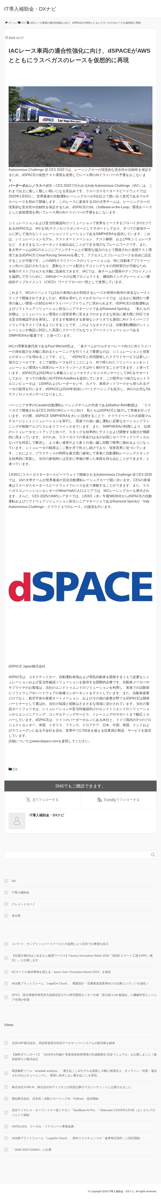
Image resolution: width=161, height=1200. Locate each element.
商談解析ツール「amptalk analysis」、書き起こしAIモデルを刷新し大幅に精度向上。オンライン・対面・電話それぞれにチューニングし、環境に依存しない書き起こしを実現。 (84, 1073)
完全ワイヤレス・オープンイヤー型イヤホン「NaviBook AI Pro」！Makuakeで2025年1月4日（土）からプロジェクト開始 (83, 1112)
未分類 (16, 915)
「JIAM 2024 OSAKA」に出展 (31, 1149)
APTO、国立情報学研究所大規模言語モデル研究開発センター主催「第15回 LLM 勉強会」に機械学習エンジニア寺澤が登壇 (84, 997)
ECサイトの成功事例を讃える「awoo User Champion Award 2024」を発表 (61, 972)
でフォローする (45, 799)
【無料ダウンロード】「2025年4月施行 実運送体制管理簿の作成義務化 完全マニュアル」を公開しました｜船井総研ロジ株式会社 (84, 1057)
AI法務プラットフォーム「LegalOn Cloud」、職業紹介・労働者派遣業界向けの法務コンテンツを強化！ (80, 983)
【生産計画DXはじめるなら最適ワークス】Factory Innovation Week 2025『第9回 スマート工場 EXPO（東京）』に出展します (82, 958)
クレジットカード (23, 904)
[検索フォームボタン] (153, 855)
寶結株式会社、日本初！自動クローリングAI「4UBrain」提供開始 (55, 1098)
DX (15, 769)
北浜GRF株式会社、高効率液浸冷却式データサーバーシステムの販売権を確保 (63, 1043)
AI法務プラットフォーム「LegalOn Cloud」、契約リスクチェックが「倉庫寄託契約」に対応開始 (76, 1138)
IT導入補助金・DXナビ (30, 9)
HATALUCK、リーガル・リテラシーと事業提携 (43, 1126)
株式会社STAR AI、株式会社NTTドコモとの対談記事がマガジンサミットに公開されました (71, 1087)
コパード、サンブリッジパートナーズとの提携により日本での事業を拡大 (60, 944)
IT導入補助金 (20, 892)
